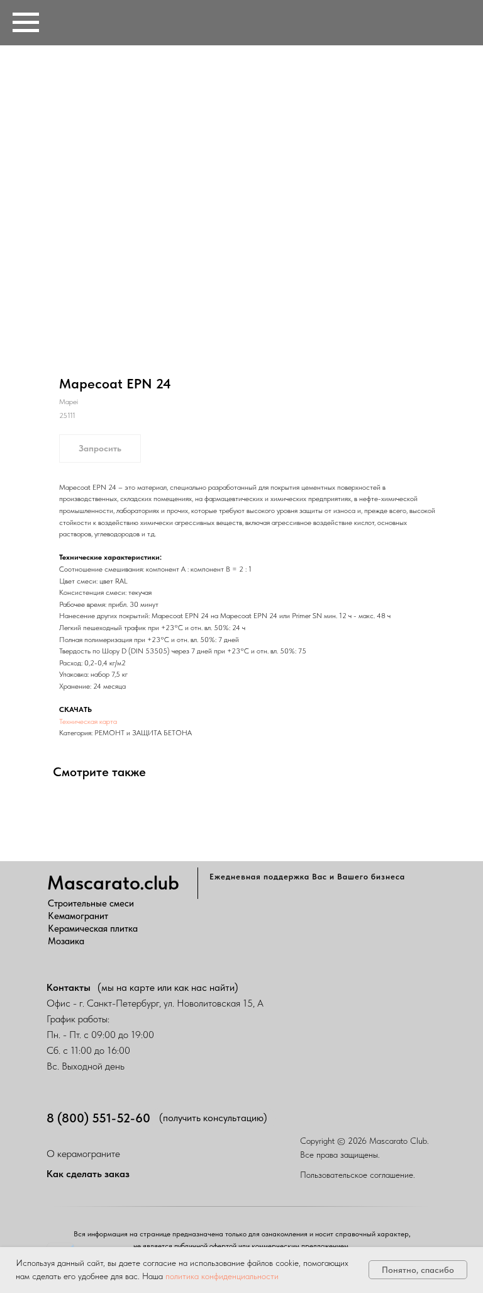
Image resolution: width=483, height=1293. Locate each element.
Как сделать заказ (88, 1174)
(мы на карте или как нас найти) (167, 987)
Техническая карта (88, 721)
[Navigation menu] (26, 23)
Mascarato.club (113, 883)
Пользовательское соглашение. (357, 1175)
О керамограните (83, 1154)
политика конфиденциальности (222, 1276)
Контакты (69, 987)
